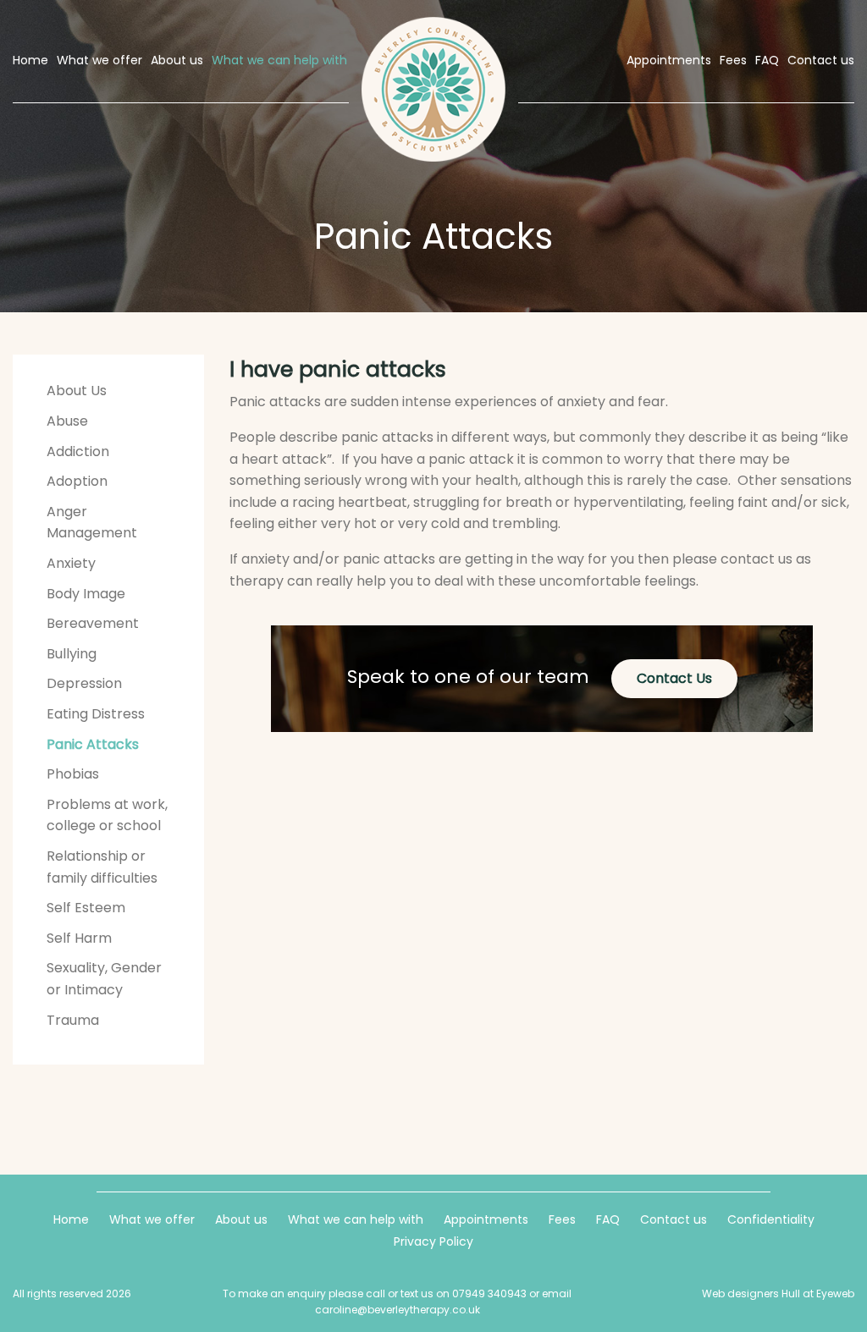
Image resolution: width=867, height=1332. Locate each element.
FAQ (608, 1219)
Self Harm (79, 938)
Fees (562, 1219)
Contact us (673, 1219)
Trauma (73, 1020)
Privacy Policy (433, 1241)
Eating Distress (96, 714)
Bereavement (93, 623)
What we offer (152, 1219)
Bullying (72, 653)
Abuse (67, 421)
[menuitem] (32, 60)
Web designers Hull (751, 1293)
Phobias (73, 774)
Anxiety (71, 563)
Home (71, 1219)
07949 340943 (489, 1293)
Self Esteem (86, 907)
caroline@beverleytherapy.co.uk (397, 1309)
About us (241, 1219)
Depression (84, 683)
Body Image (86, 593)
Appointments (486, 1219)
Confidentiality (771, 1219)
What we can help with (355, 1219)
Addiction (78, 451)
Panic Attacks (93, 744)
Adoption (77, 481)
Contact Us (674, 678)
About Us (77, 390)
